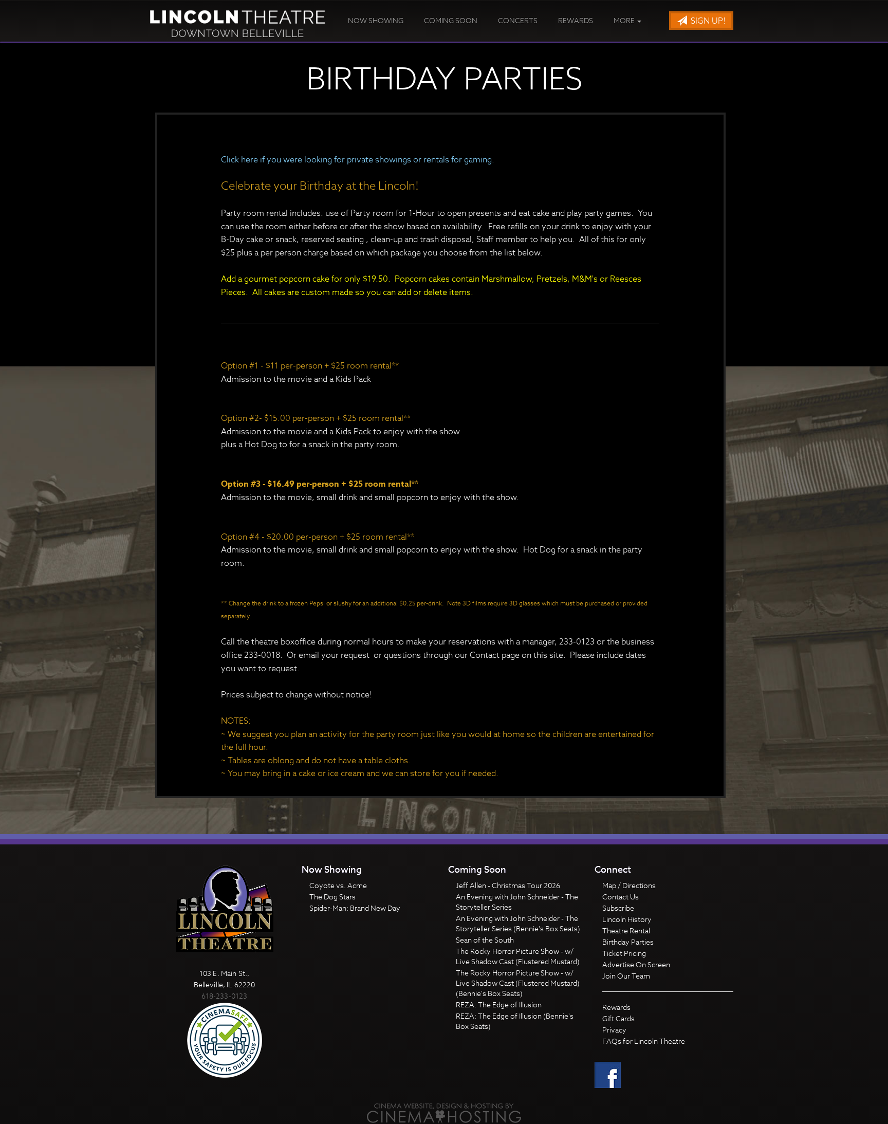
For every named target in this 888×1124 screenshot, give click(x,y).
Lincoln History (627, 919)
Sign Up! (707, 21)
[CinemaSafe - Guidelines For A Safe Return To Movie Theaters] (224, 1039)
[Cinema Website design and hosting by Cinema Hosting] (444, 1112)
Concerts (518, 20)
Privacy (614, 1030)
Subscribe (618, 908)
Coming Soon (450, 20)
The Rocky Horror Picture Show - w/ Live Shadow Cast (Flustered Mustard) (518, 956)
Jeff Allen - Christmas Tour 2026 (508, 885)
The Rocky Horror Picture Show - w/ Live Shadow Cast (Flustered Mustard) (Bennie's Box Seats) (518, 983)
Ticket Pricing (624, 953)
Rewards (575, 20)
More (625, 20)
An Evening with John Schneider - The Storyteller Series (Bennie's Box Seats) (518, 923)
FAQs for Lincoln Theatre (643, 1041)
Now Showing (375, 20)
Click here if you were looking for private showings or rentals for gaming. (357, 160)
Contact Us (620, 896)
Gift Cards (618, 1018)
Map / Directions (629, 885)
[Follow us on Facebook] (608, 1074)
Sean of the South (485, 940)
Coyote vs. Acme (338, 885)
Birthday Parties (628, 942)
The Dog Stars (332, 896)
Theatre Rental (626, 930)
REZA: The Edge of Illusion (499, 1004)
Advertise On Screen (636, 964)
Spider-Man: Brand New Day (354, 908)
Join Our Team (626, 976)
